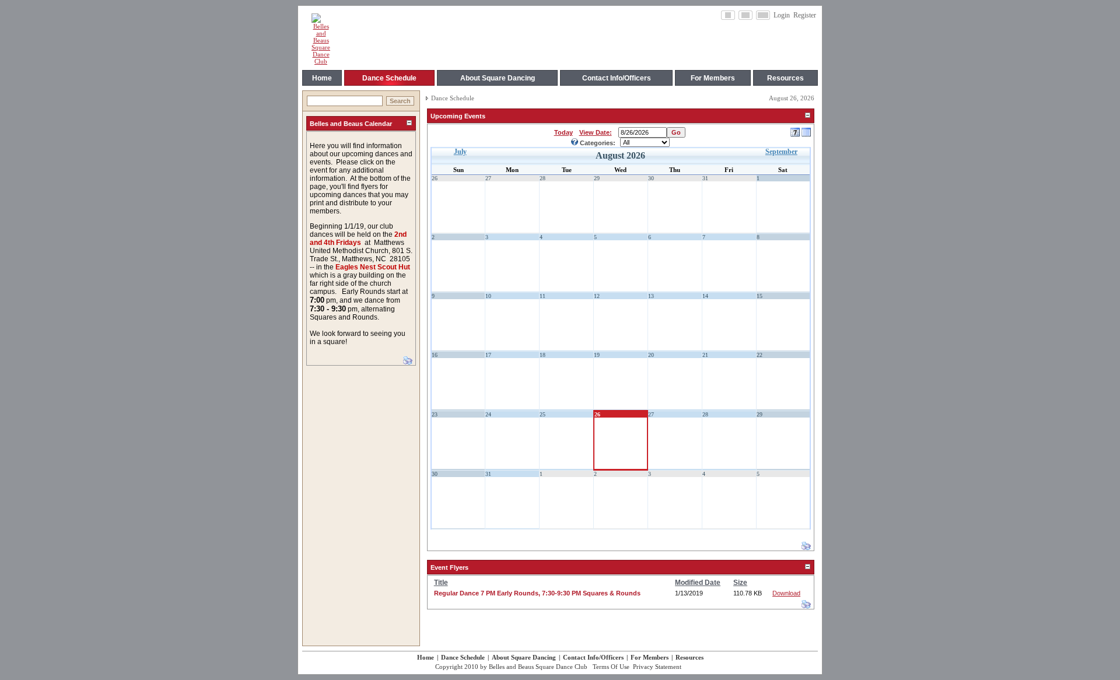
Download (786, 593)
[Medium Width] (745, 15)
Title (441, 583)
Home (425, 657)
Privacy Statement (657, 666)
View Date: (595, 132)
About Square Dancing (524, 657)
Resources (690, 657)
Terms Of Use (611, 666)
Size (740, 583)
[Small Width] (728, 15)
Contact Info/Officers (593, 657)
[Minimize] (408, 123)
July (460, 152)
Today (563, 132)
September (781, 152)
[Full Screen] (763, 15)
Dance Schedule (452, 97)
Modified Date (697, 583)
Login (782, 15)
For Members (649, 657)
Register (804, 15)
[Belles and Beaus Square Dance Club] (321, 61)
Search (400, 100)
